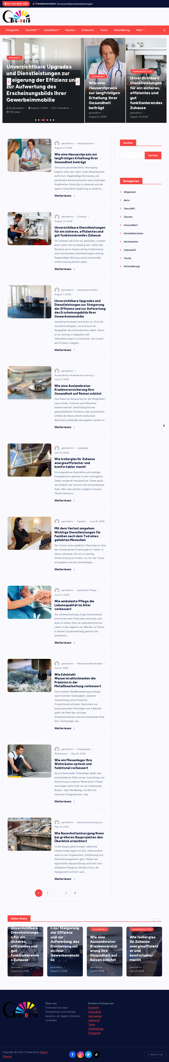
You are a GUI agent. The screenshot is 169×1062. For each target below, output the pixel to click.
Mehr (139, 33)
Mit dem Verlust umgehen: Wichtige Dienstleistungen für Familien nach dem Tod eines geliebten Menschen (77, 538)
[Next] (158, 922)
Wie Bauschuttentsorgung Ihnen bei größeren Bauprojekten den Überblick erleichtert (79, 841)
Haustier (70, 33)
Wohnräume (60, 757)
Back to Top (157, 1058)
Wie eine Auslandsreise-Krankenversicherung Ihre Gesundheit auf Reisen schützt (39, 94)
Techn (103, 33)
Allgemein (130, 195)
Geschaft (93, 1011)
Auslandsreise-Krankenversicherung (73, 379)
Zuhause (82, 220)
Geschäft (31, 33)
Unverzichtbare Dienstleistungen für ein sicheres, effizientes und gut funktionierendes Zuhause (146, 96)
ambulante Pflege (86, 594)
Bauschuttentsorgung (89, 826)
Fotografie (12, 33)
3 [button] (41, 123)
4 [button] (44, 123)
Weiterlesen (63, 199)
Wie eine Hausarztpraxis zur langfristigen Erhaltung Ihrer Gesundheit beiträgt (104, 99)
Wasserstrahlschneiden (89, 667)
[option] (43, 84)
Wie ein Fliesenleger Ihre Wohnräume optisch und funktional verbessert (73, 768)
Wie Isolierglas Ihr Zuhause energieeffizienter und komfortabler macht (74, 467)
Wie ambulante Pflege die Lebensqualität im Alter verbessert (74, 609)
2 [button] (38, 123)
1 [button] (35, 123)
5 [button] (50, 123)
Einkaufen (87, 33)
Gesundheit (51, 33)
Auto (127, 204)
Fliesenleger (83, 753)
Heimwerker (131, 245)
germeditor (18, 111)
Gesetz (128, 220)
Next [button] (78, 85)
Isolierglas (82, 451)
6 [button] (53, 123)
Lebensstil (130, 253)
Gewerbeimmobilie (87, 293)
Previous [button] (9, 85)
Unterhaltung (122, 33)
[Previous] (153, 922)
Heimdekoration (142, 75)
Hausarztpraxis (85, 147)
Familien (81, 525)
